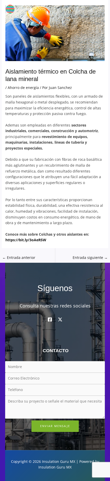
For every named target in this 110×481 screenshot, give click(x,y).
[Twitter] (60, 319)
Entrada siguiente (90, 257)
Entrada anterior (18, 257)
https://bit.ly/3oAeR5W (25, 239)
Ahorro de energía (23, 87)
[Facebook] (50, 319)
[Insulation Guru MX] (18, 9)
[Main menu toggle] (100, 9)
